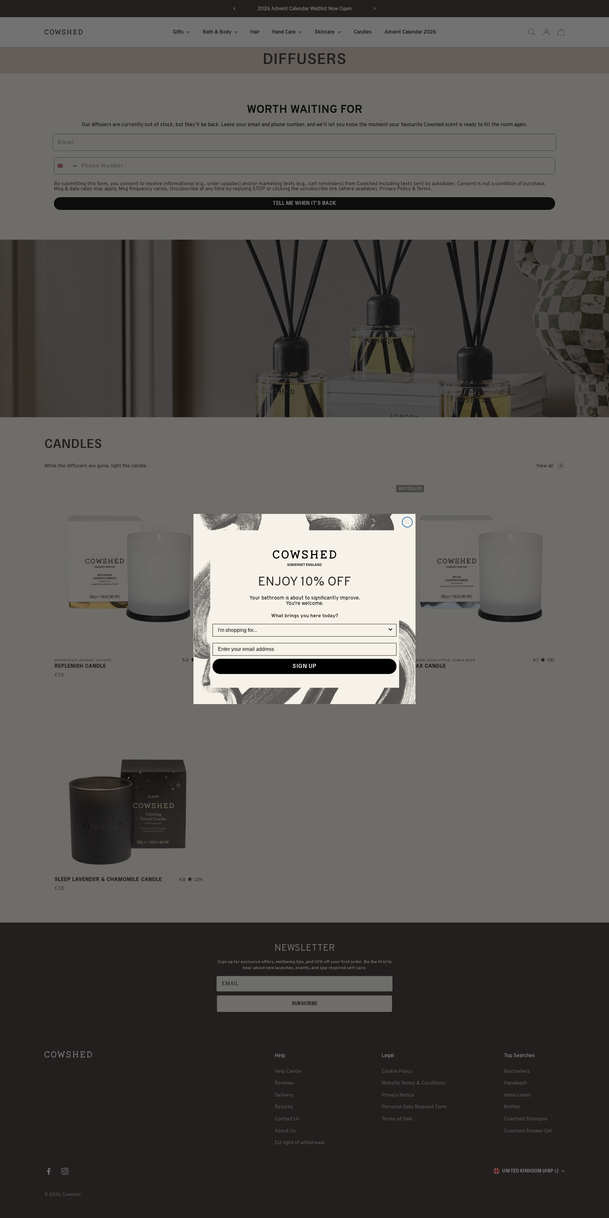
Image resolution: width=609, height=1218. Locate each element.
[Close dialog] (407, 522)
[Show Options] (390, 630)
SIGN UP (304, 666)
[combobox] (302, 630)
